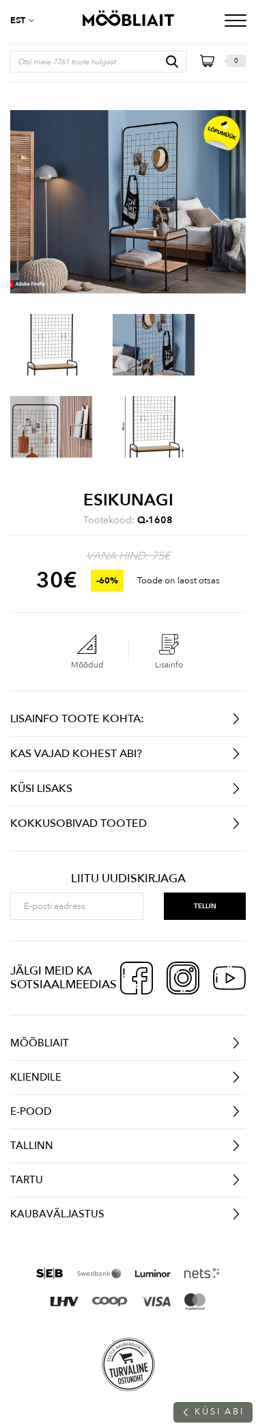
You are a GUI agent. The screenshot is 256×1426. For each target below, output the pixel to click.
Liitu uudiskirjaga (128, 879)
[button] (27, 20)
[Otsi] (172, 61)
